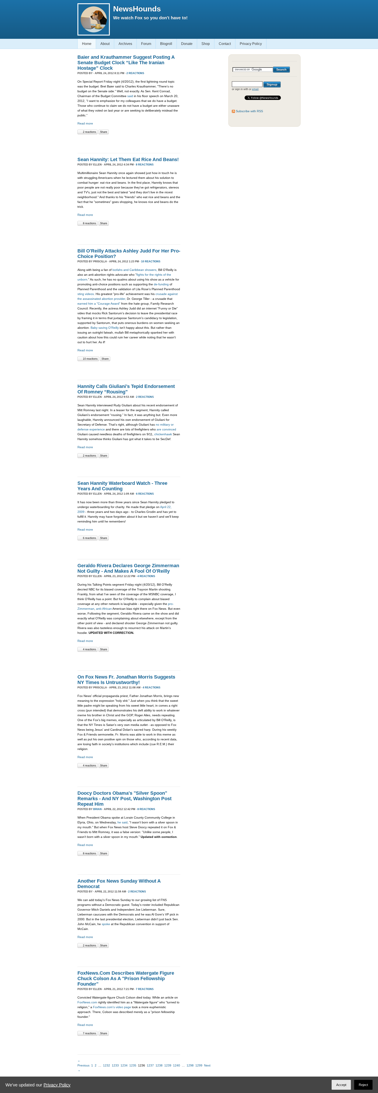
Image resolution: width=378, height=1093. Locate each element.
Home (86, 44)
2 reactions (135, 73)
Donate (186, 44)
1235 (132, 1065)
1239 (167, 1065)
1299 (198, 1065)
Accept (341, 1085)
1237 (150, 1065)
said (130, 96)
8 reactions (145, 164)
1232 (106, 1065)
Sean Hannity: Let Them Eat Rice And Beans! (128, 159)
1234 (124, 1065)
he (119, 822)
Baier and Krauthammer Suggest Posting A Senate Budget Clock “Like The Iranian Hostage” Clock (126, 62)
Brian (97, 809)
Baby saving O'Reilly (105, 327)
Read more (85, 123)
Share (103, 131)
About (105, 44)
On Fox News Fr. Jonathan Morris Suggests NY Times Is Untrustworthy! (126, 679)
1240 (176, 1065)
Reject (363, 1085)
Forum (146, 44)
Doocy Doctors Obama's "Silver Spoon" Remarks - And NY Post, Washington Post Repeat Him (124, 798)
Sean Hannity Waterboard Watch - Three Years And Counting (122, 485)
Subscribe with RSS (249, 111)
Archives (125, 44)
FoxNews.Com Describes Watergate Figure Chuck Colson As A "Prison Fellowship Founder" (125, 978)
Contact (225, 44)
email (255, 89)
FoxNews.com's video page (112, 1007)
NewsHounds (137, 8)
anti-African (103, 608)
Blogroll (166, 44)
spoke (106, 924)
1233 (115, 1065)
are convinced (166, 429)
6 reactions (145, 493)
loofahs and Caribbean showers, (134, 270)
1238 (159, 1065)
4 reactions (146, 576)
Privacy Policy (251, 44)
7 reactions (145, 989)
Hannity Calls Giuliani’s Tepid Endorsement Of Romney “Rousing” (126, 389)
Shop (205, 44)
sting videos (85, 294)
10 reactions (150, 261)
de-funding (161, 284)
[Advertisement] (128, 143)
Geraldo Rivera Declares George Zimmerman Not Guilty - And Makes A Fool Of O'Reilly (128, 568)
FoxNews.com (87, 1002)
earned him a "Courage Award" (98, 303)
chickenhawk (163, 434)
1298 (190, 1065)
